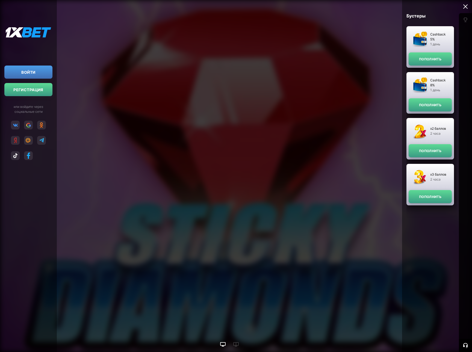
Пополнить (430, 59)
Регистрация (28, 89)
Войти (28, 72)
